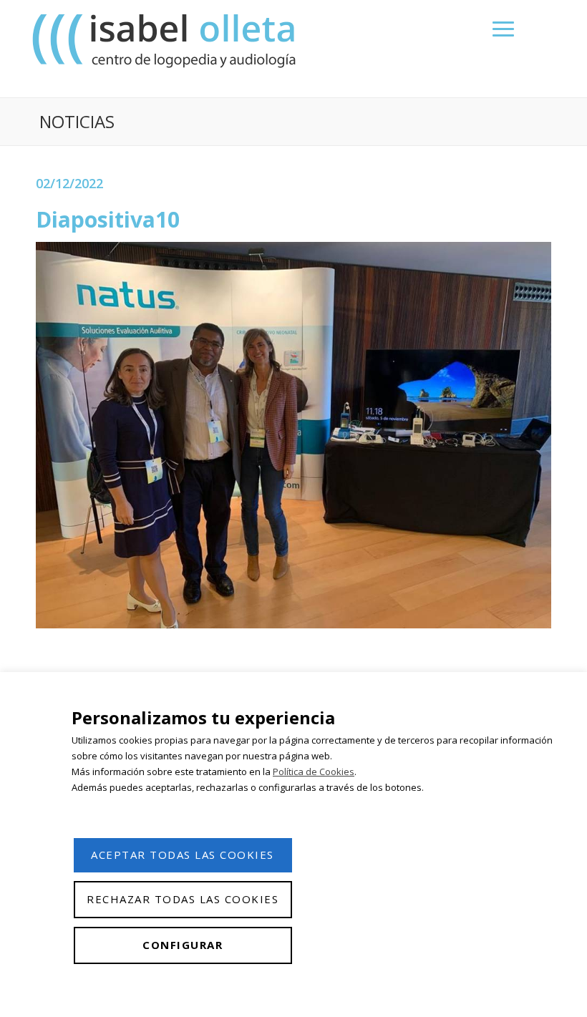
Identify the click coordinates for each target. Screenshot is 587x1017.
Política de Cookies (313, 771)
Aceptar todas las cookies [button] (182, 854)
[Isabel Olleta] (166, 40)
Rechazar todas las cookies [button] (182, 899)
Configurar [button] (182, 945)
